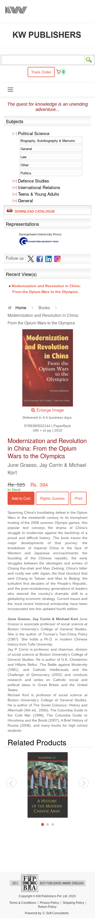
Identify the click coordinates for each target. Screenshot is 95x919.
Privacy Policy (49, 903)
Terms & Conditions (22, 903)
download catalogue (34, 211)
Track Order (41, 72)
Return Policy (47, 907)
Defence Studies (33, 180)
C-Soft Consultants (56, 913)
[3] (52, 824)
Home (20, 307)
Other (25, 164)
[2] (47, 824)
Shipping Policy (73, 903)
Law (23, 156)
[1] (42, 824)
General (26, 148)
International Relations (38, 187)
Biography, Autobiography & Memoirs (48, 140)
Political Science (33, 133)
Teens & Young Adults (38, 194)
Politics (26, 173)
